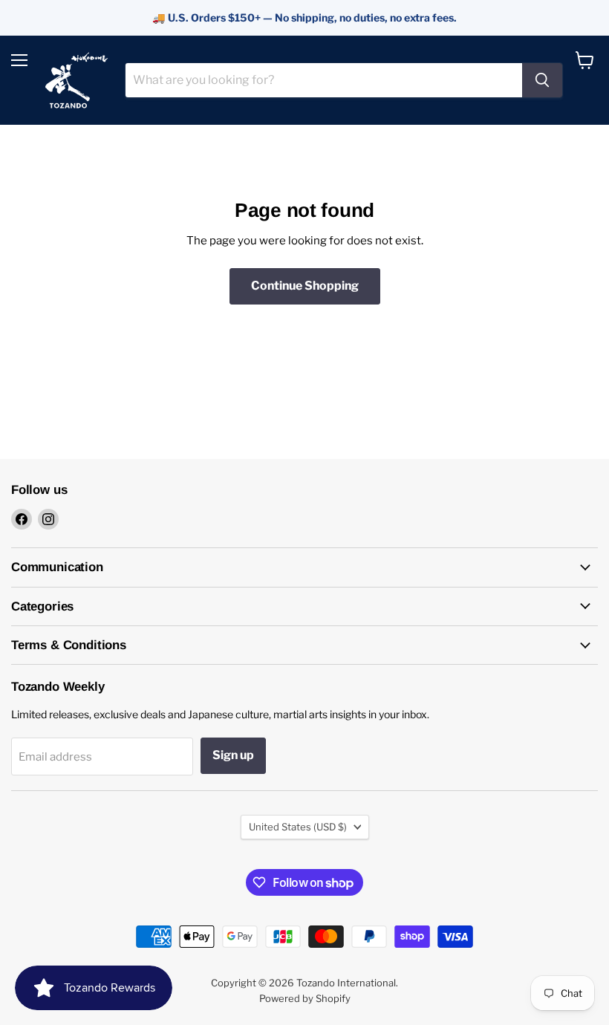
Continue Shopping (305, 286)
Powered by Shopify (305, 998)
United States (298, 827)
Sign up (233, 755)
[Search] (542, 80)
